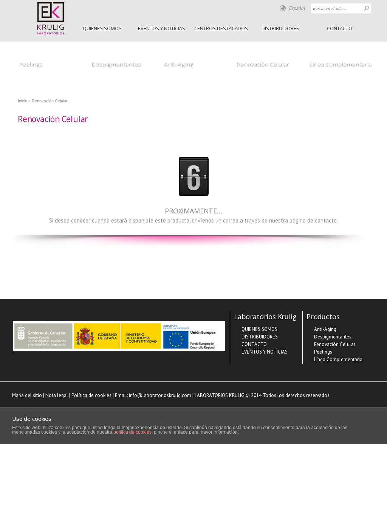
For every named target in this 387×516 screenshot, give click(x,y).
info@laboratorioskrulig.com (160, 395)
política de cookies (132, 432)
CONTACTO (339, 28)
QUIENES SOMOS (102, 28)
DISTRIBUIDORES (280, 28)
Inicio (22, 101)
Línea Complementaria (340, 64)
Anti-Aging (178, 64)
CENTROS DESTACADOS (221, 28)
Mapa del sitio (27, 395)
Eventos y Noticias (161, 28)
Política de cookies (91, 395)
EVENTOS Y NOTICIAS (264, 352)
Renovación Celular (262, 64)
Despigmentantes (116, 64)
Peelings (30, 64)
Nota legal (56, 395)
